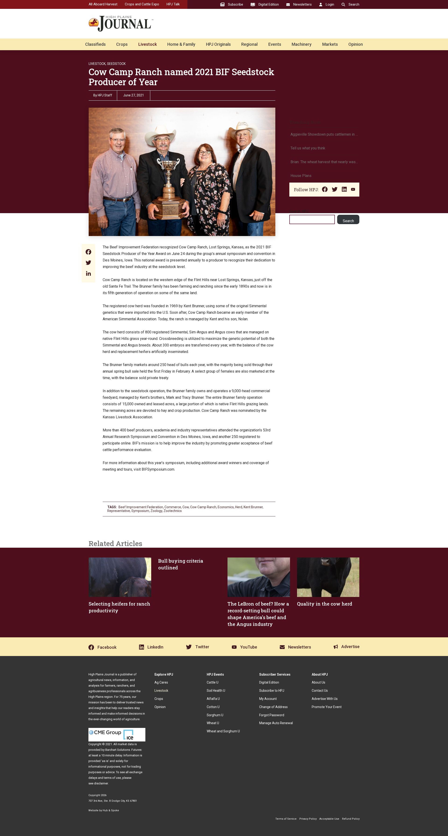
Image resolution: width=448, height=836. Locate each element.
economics (226, 507)
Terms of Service (286, 818)
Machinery (302, 44)
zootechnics (173, 511)
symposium (140, 511)
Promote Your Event (327, 707)
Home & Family (181, 44)
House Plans (301, 175)
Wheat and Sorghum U (223, 731)
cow (185, 507)
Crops (122, 44)
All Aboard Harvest (103, 4)
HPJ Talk (173, 4)
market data (126, 744)
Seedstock (116, 64)
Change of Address (273, 707)
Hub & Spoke (111, 810)
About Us (318, 682)
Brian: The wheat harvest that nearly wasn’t (324, 162)
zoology (156, 511)
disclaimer (101, 783)
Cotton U (213, 707)
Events (274, 44)
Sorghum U (215, 715)
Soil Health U (216, 690)
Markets (330, 44)
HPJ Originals (218, 44)
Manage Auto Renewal (276, 723)
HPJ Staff (105, 95)
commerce (172, 507)
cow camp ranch (203, 507)
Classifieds (95, 44)
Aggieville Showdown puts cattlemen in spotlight (324, 134)
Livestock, (97, 64)
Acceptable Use (329, 818)
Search (348, 221)
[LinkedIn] (88, 274)
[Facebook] (88, 252)
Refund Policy (351, 818)
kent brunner (253, 507)
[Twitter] (88, 263)
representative (118, 511)
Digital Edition (269, 682)
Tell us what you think (307, 148)
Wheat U (213, 723)
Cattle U (212, 682)
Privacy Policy (308, 818)
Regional (249, 44)
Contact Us (320, 690)
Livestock (147, 44)
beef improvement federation (141, 507)
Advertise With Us (325, 699)
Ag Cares (161, 682)
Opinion (355, 44)
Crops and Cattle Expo (142, 4)
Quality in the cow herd (324, 604)
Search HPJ (298, 211)
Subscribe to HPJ (271, 690)
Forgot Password (271, 715)
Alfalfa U (213, 699)
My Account (268, 699)
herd (238, 507)
